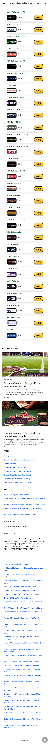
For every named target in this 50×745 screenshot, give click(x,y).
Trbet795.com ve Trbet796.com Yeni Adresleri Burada (23, 608)
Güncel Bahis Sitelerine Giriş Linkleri (17, 475)
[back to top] (45, 740)
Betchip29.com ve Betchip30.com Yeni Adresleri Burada (24, 505)
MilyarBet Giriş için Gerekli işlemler (17, 495)
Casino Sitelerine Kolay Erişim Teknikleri (18, 471)
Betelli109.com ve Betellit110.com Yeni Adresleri (21, 665)
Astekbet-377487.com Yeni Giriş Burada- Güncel (22, 594)
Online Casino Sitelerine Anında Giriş (17, 482)
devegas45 (8, 379)
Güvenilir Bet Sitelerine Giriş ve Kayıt (17, 479)
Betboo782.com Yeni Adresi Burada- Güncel (20, 515)
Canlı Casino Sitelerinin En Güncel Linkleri (19, 460)
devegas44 (8, 429)
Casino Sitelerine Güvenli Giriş (15, 467)
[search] (46, 3)
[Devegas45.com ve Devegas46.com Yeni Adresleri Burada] (25, 364)
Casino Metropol (10, 464)
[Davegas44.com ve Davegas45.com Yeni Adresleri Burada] (25, 413)
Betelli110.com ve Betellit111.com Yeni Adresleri (21, 662)
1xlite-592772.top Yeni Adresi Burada (17, 598)
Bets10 (6, 456)
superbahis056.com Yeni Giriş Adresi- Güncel (20, 590)
